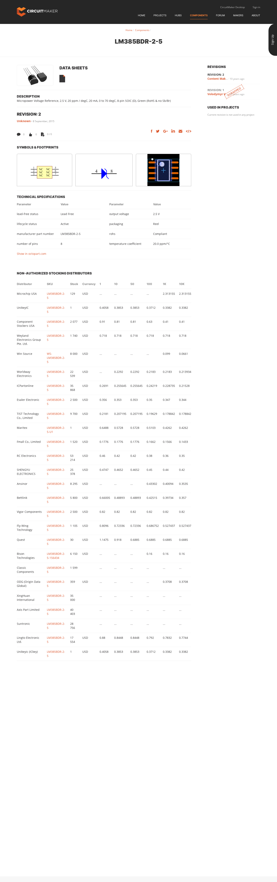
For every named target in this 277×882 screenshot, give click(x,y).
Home (141, 15)
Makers (238, 15)
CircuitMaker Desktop (232, 7)
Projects (160, 15)
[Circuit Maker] (37, 11)
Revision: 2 (215, 74)
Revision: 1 (215, 90)
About (256, 15)
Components (199, 15)
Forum (220, 15)
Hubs (178, 15)
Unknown (24, 121)
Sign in (256, 7)
